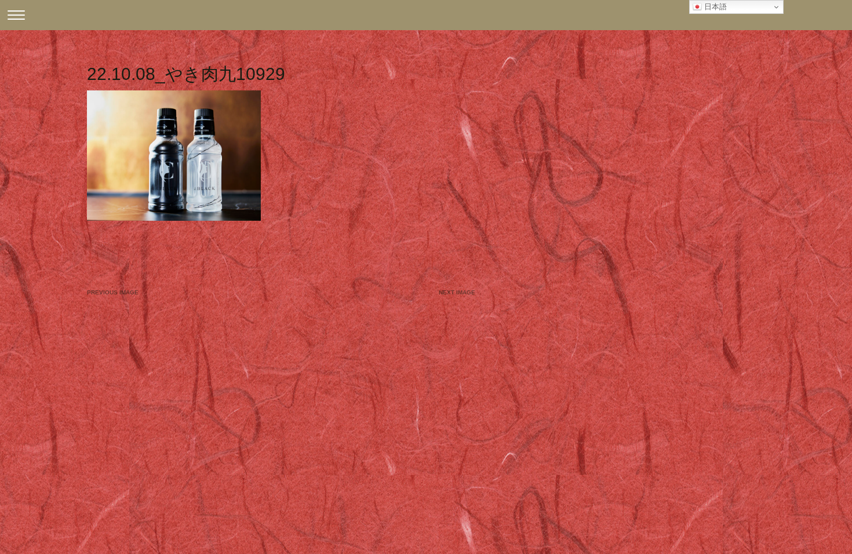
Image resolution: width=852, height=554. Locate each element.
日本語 (714, 6)
